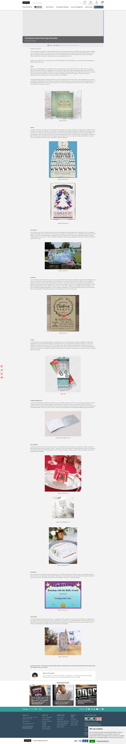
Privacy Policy (45, 719)
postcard (80, 446)
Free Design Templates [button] (62, 7)
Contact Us (73, 719)
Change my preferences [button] (102, 741)
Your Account (60, 717)
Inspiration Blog (46, 726)
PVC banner (72, 235)
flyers (43, 79)
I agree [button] (92, 741)
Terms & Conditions (47, 721)
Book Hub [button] (39, 7)
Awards (44, 725)
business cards (64, 446)
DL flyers (76, 342)
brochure (84, 404)
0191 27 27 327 (99, 7)
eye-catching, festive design (70, 132)
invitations (90, 279)
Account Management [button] (77, 7)
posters (84, 134)
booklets (62, 54)
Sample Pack (60, 719)
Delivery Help (74, 724)
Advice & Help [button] (88, 7)
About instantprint (47, 717)
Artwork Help (74, 722)
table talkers (90, 619)
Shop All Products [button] (27, 7)
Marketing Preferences (62, 721)
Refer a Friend (60, 726)
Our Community (46, 728)
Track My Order (74, 721)
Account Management (62, 723)
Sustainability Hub (61, 725)
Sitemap (44, 723)
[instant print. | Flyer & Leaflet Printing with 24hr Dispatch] (26, 2)
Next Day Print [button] (50, 7)
